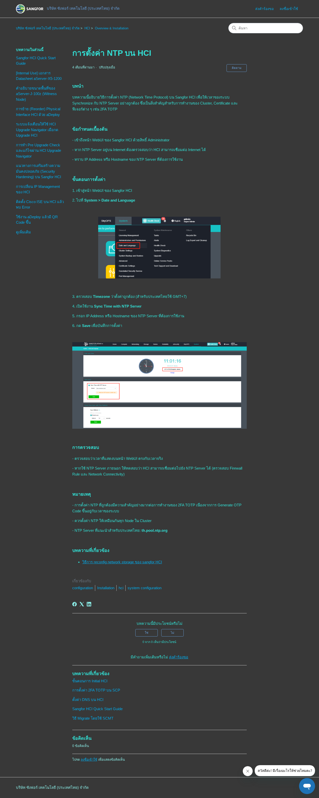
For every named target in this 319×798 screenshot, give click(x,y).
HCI (87, 28)
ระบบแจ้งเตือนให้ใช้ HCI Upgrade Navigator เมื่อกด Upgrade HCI (37, 129)
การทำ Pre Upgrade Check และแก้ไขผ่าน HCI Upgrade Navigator (38, 150)
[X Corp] (82, 604)
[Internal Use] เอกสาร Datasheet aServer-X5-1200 (39, 76)
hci (121, 588)
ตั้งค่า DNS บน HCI (87, 699)
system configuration (144, 588)
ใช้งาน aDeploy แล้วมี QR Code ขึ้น (37, 220)
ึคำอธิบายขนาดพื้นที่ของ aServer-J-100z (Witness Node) (36, 94)
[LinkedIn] (89, 604)
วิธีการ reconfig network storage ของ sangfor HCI (122, 562)
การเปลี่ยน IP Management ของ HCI (38, 189)
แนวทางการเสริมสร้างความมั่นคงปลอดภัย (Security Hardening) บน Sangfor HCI (38, 171)
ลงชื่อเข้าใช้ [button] (289, 9)
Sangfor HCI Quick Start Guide (36, 61)
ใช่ (146, 633)
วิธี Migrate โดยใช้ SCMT (92, 718)
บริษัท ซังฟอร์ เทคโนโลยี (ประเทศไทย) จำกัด (48, 28)
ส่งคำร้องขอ (264, 9)
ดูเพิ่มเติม (23, 232)
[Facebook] (74, 604)
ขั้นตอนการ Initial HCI (89, 681)
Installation (105, 588)
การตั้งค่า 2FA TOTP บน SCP (96, 690)
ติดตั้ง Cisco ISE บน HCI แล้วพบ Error (40, 205)
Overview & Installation (111, 28)
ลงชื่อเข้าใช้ (89, 759)
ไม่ (172, 633)
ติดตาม (236, 68)
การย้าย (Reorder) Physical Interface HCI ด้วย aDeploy (38, 112)
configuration (82, 588)
